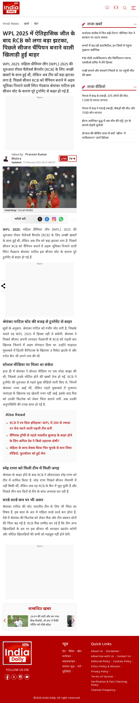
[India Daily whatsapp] (61, 219)
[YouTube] (27, 677)
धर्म (79, 666)
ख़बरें (26, 24)
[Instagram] (20, 677)
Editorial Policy (100, 661)
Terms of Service (102, 677)
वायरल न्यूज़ (68, 666)
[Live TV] (107, 8)
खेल (36, 24)
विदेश (71, 651)
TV (71, 159)
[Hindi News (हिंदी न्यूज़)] (11, 8)
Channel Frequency (103, 690)
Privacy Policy (99, 671)
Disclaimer (112, 651)
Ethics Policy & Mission (105, 666)
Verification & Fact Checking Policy (109, 683)
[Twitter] (14, 677)
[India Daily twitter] (40, 219)
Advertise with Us (102, 656)
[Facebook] (7, 677)
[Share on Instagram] (54, 219)
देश (64, 651)
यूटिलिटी (66, 671)
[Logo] (17, 653)
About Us (97, 651)
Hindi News (11, 24)
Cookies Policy (122, 661)
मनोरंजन (66, 656)
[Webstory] (116, 8)
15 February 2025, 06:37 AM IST (34, 162)
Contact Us (124, 656)
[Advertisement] (40, 124)
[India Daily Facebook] (47, 219)
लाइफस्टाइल (68, 661)
